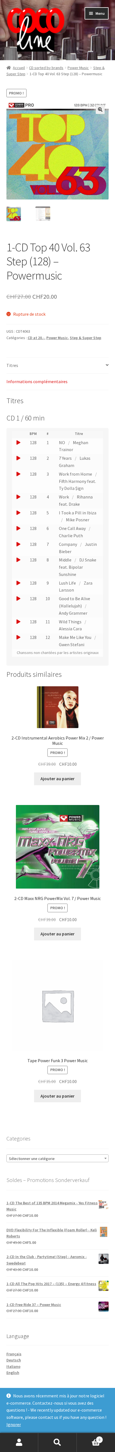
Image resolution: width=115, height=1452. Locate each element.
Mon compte (19, 1442)
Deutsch (13, 1360)
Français (13, 1353)
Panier (88, 1438)
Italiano (13, 1366)
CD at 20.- (36, 337)
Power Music (78, 67)
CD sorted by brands (46, 67)
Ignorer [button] (13, 1424)
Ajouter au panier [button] (57, 778)
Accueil (19, 67)
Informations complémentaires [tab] (37, 381)
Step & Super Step (85, 337)
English (12, 1372)
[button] (100, 109)
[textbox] (58, 1158)
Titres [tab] (12, 365)
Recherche (57, 1442)
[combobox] (57, 1158)
